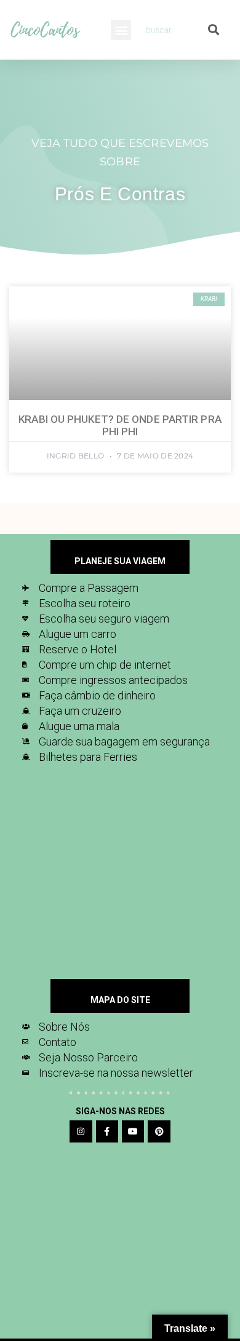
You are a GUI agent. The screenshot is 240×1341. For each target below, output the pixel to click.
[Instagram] (81, 1131)
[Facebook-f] (107, 1131)
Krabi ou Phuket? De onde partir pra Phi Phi (120, 425)
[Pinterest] (159, 1131)
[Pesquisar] (213, 30)
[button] (121, 30)
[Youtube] (133, 1131)
